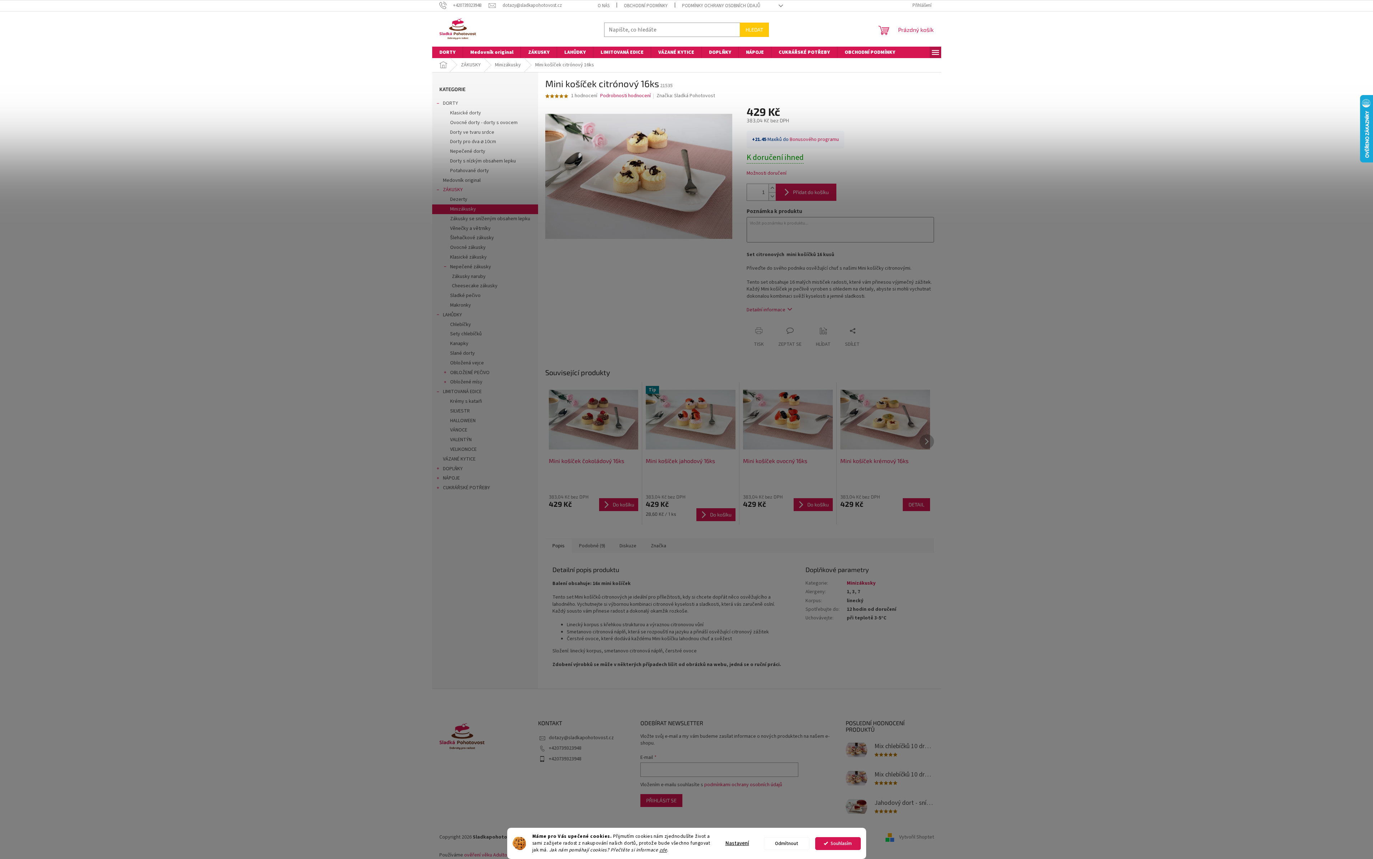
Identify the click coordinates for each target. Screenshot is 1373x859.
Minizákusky (463, 209)
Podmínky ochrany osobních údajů (721, 6)
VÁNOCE (458, 430)
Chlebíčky (460, 324)
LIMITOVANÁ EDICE (462, 391)
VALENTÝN (461, 439)
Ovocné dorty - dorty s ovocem (484, 122)
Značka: (686, 95)
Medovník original (462, 180)
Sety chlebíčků (466, 334)
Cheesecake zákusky (475, 285)
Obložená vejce (467, 363)
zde (663, 849)
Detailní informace (766, 309)
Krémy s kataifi (466, 401)
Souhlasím (841, 843)
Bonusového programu (814, 139)
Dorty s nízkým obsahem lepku (483, 161)
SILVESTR (460, 411)
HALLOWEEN (463, 420)
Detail (916, 504)
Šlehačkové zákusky (472, 237)
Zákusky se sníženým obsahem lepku (490, 218)
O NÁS (604, 6)
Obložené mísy (466, 382)
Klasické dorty (465, 113)
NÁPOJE (451, 478)
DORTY (450, 103)
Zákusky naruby (469, 276)
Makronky (460, 305)
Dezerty (458, 199)
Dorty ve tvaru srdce (472, 132)
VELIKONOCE (463, 449)
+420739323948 (565, 748)
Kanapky (459, 343)
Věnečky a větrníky (470, 228)
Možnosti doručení (766, 173)
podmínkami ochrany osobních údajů (743, 784)
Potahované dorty (469, 170)
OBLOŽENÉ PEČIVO (470, 372)
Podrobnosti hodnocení (625, 96)
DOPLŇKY (453, 468)
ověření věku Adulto (485, 855)
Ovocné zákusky (468, 247)
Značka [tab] (658, 545)
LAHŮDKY (452, 314)
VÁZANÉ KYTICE (459, 459)
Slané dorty (462, 353)
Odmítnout (786, 843)
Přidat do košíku (811, 192)
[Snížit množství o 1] (772, 196)
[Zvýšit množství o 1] (772, 188)
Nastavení (737, 843)
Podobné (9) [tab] (592, 545)
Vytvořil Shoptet (916, 837)
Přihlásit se (661, 800)
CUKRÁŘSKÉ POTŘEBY (466, 487)
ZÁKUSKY (453, 189)
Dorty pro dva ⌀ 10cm (473, 141)
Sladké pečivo (465, 295)
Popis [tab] (558, 545)
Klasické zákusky (468, 257)
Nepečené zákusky (470, 266)
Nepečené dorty (467, 151)
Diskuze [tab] (628, 545)
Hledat (754, 30)
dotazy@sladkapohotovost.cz (581, 737)
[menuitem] (447, 52)
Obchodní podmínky (646, 6)
